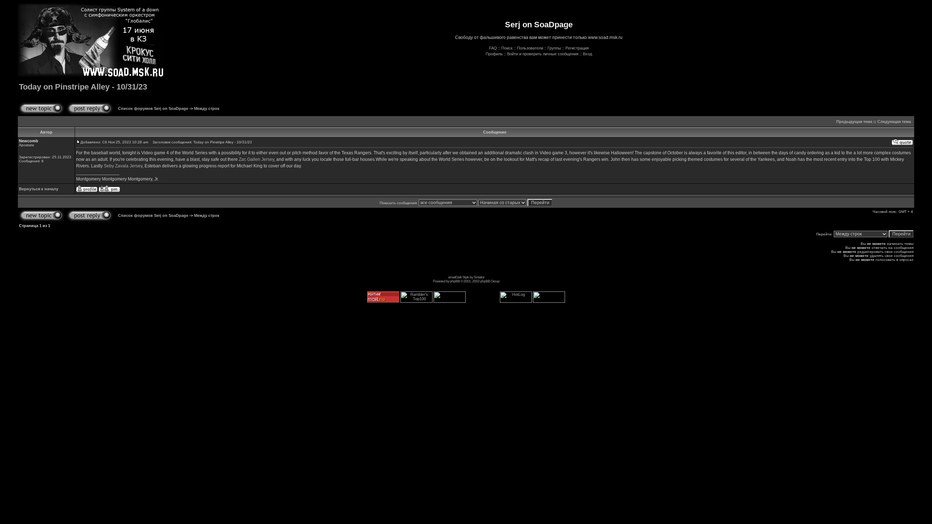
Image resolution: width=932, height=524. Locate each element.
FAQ (493, 48)
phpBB (455, 281)
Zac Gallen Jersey (256, 159)
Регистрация (577, 48)
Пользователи (530, 48)
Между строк (207, 108)
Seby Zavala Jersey (123, 165)
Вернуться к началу (38, 189)
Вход (587, 54)
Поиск (507, 48)
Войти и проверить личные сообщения (542, 54)
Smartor (479, 277)
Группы (554, 48)
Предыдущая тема (854, 121)
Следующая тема (894, 121)
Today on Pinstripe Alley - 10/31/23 (83, 86)
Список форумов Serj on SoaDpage (153, 108)
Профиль (494, 54)
